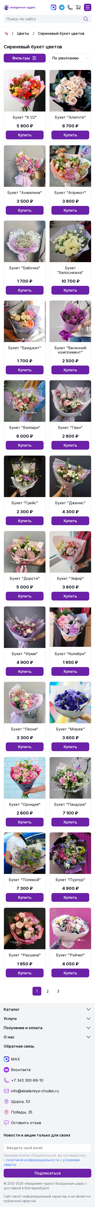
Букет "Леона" (24, 729)
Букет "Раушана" (25, 955)
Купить (25, 135)
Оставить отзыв (26, 1122)
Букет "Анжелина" (24, 192)
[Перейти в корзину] (78, 7)
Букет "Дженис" (70, 503)
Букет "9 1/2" (25, 117)
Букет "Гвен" (70, 427)
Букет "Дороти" (25, 578)
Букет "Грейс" (25, 503)
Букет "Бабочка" (24, 268)
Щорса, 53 (20, 1101)
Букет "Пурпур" (70, 879)
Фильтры (21, 58)
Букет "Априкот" (70, 192)
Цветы (23, 33)
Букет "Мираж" (70, 729)
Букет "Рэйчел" (70, 955)
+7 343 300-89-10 (27, 1080)
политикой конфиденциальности (32, 1160)
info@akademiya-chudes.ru (35, 1091)
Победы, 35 (21, 1112)
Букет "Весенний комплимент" (70, 350)
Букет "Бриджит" (24, 348)
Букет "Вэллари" (24, 427)
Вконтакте (21, 1069)
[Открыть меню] (87, 7)
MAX (15, 1059)
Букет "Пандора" (70, 804)
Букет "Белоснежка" (70, 270)
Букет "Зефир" (70, 578)
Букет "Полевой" (25, 879)
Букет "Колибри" (70, 653)
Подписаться (48, 1173)
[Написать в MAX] (53, 7)
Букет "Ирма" (25, 653)
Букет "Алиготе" (70, 117)
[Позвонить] (70, 7)
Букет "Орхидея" (25, 804)
